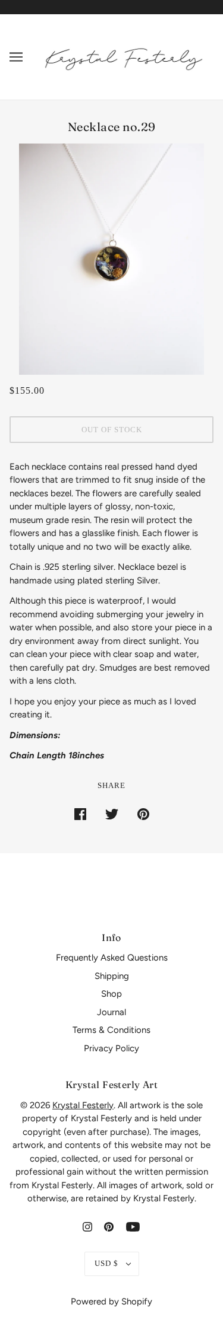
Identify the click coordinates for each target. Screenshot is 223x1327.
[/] (123, 56)
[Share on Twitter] (112, 813)
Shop (111, 993)
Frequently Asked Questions (112, 957)
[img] (87, 1226)
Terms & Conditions (111, 1030)
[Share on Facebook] (80, 813)
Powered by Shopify (111, 1301)
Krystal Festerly (83, 1105)
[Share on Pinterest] (143, 813)
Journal (111, 1012)
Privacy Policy (111, 1048)
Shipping (112, 976)
